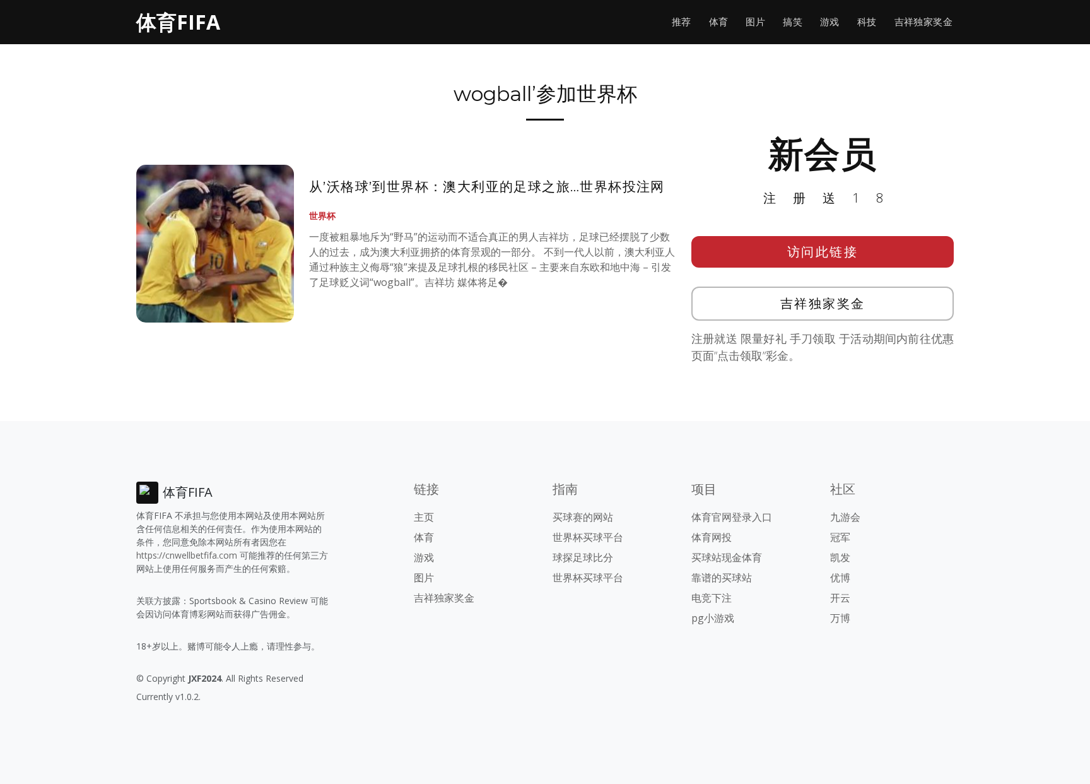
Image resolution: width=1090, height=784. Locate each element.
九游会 (845, 517)
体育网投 (711, 537)
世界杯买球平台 (588, 537)
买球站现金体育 (726, 557)
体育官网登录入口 (731, 517)
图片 (755, 22)
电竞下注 (711, 598)
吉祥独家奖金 (923, 22)
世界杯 (322, 216)
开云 (840, 598)
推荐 (681, 22)
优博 (840, 578)
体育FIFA (178, 21)
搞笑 (792, 22)
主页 (424, 517)
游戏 (830, 22)
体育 (719, 22)
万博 (840, 618)
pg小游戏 (712, 618)
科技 (867, 22)
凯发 (840, 557)
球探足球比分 (583, 557)
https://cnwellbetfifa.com (186, 555)
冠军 (840, 537)
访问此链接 (823, 251)
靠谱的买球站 (721, 578)
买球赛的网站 (583, 517)
